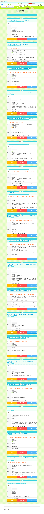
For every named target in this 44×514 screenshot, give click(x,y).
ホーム (17, 11)
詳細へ (32, 63)
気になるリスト (4, 6)
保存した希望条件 (11, 6)
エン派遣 (2, 1)
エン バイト (5, 1)
